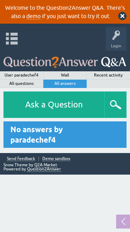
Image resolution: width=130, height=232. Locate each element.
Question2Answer (44, 169)
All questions (21, 83)
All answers (65, 83)
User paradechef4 (21, 75)
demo (33, 16)
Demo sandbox (56, 159)
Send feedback (21, 159)
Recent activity (108, 75)
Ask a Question (54, 104)
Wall (65, 75)
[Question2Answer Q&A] (64, 59)
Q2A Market (45, 164)
